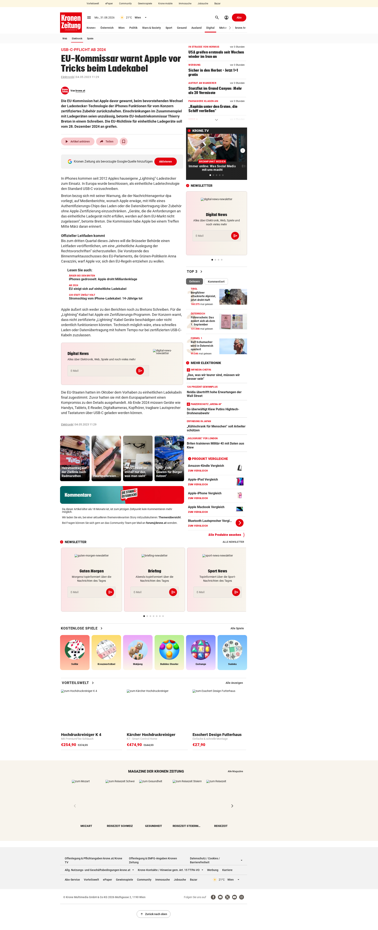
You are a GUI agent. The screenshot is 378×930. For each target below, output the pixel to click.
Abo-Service (72, 879)
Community (125, 3)
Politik (133, 27)
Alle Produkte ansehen (224, 534)
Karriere (227, 870)
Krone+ (91, 27)
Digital (210, 27)
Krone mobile (165, 3)
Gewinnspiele (145, 3)
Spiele (90, 38)
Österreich (107, 27)
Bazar (217, 3)
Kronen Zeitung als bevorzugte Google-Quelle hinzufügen (123, 161)
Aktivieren (165, 161)
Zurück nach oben (153, 914)
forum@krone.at (156, 522)
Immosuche (185, 3)
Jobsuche (203, 3)
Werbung (212, 870)
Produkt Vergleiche (210, 459)
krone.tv (240, 27)
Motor (223, 27)
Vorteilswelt (93, 3)
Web (64, 38)
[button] (230, 27)
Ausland (196, 27)
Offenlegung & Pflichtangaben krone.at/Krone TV (93, 860)
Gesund (182, 27)
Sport (169, 27)
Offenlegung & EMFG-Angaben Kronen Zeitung (153, 860)
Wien (121, 27)
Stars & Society (151, 27)
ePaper (109, 3)
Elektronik (77, 38)
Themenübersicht (169, 517)
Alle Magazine (235, 771)
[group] (75, 458)
